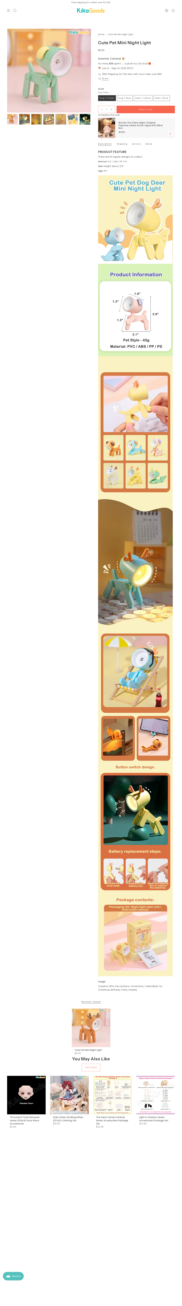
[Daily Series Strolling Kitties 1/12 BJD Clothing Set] (69, 1095)
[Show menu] (8, 10)
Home (101, 34)
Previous (7, 70)
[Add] (170, 133)
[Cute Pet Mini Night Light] (91, 1028)
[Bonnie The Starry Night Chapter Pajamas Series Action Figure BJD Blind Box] (106, 128)
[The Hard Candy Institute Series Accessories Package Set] (112, 1095)
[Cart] (173, 10)
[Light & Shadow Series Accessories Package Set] (155, 1095)
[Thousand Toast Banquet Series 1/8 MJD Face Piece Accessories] (26, 1095)
